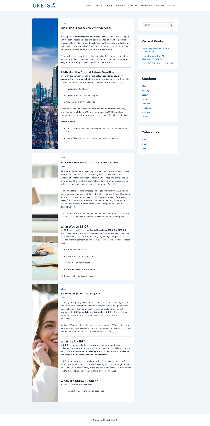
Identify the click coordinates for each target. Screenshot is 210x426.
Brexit (63, 158)
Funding (98, 5)
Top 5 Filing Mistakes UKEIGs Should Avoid (86, 27)
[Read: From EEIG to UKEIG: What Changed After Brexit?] (45, 216)
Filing (88, 5)
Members (120, 5)
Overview (133, 5)
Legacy (109, 5)
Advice (63, 289)
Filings (63, 23)
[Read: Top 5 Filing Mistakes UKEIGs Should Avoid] (45, 84)
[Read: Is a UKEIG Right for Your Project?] (45, 343)
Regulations (146, 5)
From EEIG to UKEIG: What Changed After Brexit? (89, 162)
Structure (160, 5)
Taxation (172, 5)
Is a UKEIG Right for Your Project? (80, 293)
